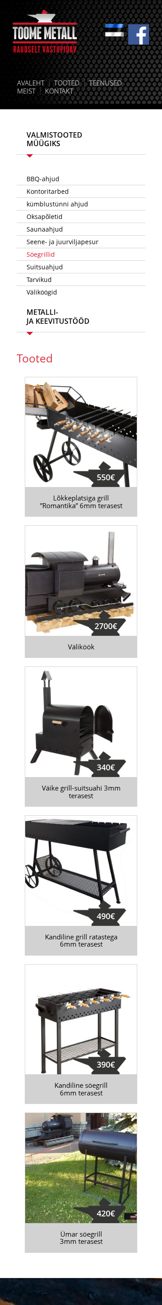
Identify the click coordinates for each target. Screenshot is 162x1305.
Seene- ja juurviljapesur (63, 241)
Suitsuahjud (45, 267)
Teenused (105, 83)
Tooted (67, 83)
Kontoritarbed (48, 191)
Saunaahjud (45, 229)
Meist (26, 91)
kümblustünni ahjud (57, 204)
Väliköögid (42, 292)
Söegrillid (41, 254)
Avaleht (31, 83)
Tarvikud (39, 279)
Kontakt (59, 91)
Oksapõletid (45, 216)
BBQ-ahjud (43, 178)
